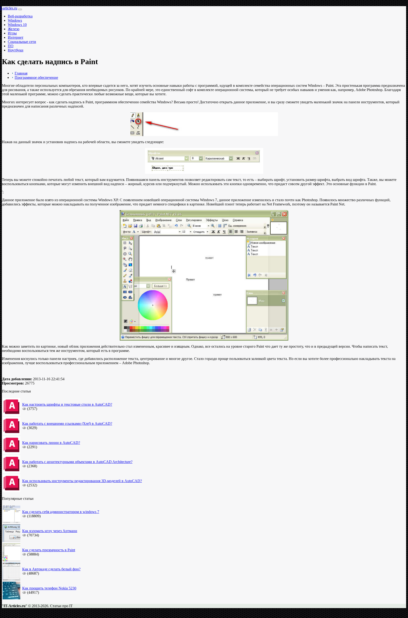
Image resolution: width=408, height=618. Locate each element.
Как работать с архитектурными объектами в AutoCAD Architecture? (77, 462)
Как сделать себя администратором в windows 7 (60, 512)
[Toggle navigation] (20, 9)
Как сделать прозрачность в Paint (48, 550)
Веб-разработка (20, 16)
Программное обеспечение (36, 77)
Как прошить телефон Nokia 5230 (49, 588)
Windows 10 (17, 25)
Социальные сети (22, 42)
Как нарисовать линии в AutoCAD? (51, 443)
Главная (21, 73)
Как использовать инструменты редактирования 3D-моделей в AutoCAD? (82, 481)
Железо (13, 29)
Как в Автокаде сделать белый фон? (51, 569)
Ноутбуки (15, 50)
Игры (12, 33)
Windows (15, 20)
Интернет (15, 37)
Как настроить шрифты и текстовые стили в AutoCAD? (67, 404)
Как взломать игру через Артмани (49, 531)
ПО (10, 46)
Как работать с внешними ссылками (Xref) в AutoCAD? (67, 424)
